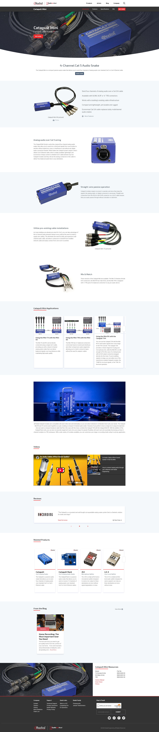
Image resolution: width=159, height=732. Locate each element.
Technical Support (52, 703)
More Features (88, 116)
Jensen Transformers (79, 705)
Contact (36, 703)
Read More (53, 650)
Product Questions (52, 705)
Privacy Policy (51, 709)
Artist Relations (38, 709)
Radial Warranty (51, 707)
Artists (99, 3)
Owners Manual (99, 680)
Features (94, 9)
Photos (97, 684)
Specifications (105, 9)
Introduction (85, 9)
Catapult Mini (40, 9)
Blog (107, 3)
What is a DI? (63, 703)
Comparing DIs (64, 705)
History (36, 707)
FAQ (113, 9)
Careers (36, 705)
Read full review (62, 520)
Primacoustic (77, 703)
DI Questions (63, 707)
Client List (36, 711)
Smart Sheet (98, 682)
